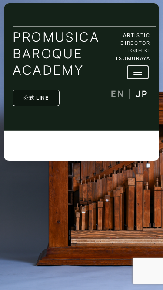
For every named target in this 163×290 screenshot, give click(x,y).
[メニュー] (138, 72)
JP (142, 94)
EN (117, 94)
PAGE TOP (151, 273)
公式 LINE (35, 97)
